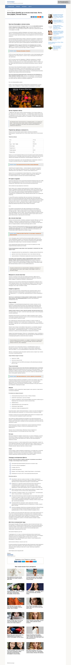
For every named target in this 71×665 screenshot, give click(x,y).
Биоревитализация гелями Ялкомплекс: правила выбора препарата (58, 37)
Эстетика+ (11, 2)
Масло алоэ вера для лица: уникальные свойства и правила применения (57, 47)
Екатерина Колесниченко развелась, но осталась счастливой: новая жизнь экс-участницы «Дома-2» (58, 16)
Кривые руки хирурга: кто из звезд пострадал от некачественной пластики (58, 21)
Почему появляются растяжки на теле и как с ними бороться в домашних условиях (58, 27)
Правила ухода (11, 6)
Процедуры (24, 6)
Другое (30, 6)
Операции (18, 6)
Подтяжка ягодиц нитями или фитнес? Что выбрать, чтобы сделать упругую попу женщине (58, 32)
